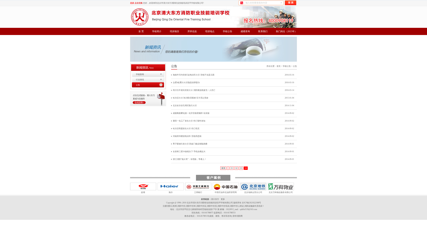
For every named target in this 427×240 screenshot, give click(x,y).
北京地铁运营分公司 (253, 192)
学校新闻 (140, 74)
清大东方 (215, 199)
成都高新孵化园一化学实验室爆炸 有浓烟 (191, 113)
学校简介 (156, 31)
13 (241, 168)
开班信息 (192, 31)
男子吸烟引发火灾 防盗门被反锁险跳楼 (190, 144)
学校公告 (227, 31)
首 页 (141, 31)
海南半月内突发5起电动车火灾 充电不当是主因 (193, 75)
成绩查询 (245, 31)
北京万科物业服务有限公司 (280, 192)
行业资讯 (140, 79)
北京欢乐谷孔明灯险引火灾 (185, 105)
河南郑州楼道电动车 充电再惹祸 (187, 136)
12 (236, 168)
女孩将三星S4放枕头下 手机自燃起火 (189, 151)
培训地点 (210, 31)
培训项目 (174, 31)
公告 (138, 85)
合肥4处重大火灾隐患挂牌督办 (186, 82)
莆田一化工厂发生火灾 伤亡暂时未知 (189, 121)
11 (232, 168)
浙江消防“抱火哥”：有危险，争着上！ (189, 159)
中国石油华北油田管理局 (225, 192)
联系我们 (263, 31)
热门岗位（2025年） (286, 31)
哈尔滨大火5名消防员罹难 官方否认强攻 (190, 98)
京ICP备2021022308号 (251, 203)
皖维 (143, 192)
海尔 (170, 192)
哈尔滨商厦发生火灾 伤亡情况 (186, 128)
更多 (223, 199)
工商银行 (198, 192)
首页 (279, 66)
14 (246, 168)
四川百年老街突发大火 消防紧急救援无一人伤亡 (194, 90)
